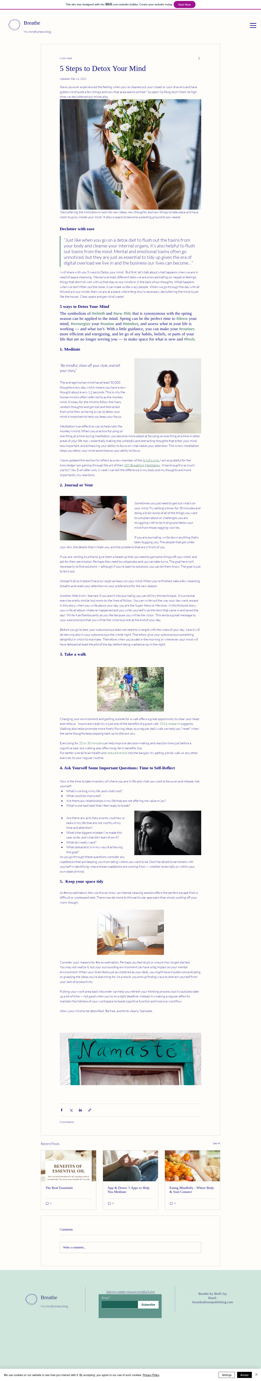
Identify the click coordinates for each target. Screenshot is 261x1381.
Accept (244, 1375)
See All (216, 1143)
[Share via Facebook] (61, 1110)
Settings (227, 1375)
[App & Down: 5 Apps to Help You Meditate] (130, 1165)
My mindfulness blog (37, 32)
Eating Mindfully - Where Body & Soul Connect (191, 1190)
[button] (253, 25)
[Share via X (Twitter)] (71, 1110)
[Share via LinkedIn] (80, 1110)
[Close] (256, 1375)
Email (105, 1297)
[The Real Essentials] (68, 1165)
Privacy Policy (151, 1375)
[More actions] (199, 58)
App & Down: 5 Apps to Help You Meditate (128, 1190)
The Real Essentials (59, 1188)
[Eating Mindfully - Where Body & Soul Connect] (192, 1165)
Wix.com (110, 1341)
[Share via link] (90, 1110)
